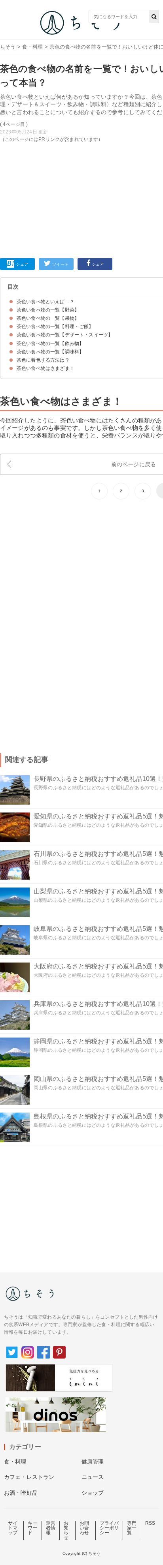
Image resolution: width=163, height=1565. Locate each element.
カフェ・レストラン (29, 1477)
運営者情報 (50, 1527)
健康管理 (93, 1461)
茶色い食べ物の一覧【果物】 (48, 318)
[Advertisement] (81, 135)
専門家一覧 (131, 1527)
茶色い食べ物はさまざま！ (45, 368)
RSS (150, 1523)
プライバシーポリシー (109, 1527)
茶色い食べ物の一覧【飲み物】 (50, 343)
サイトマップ (12, 1527)
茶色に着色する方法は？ (43, 360)
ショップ (93, 1493)
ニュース (93, 1477)
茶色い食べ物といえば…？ (45, 301)
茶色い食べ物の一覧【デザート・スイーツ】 (65, 335)
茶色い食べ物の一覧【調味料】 (50, 352)
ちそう (7, 47)
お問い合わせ (84, 1527)
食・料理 (32, 47)
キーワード (32, 1527)
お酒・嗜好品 (21, 1493)
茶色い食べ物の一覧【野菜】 (48, 310)
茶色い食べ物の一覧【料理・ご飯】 (55, 326)
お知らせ (66, 1530)
